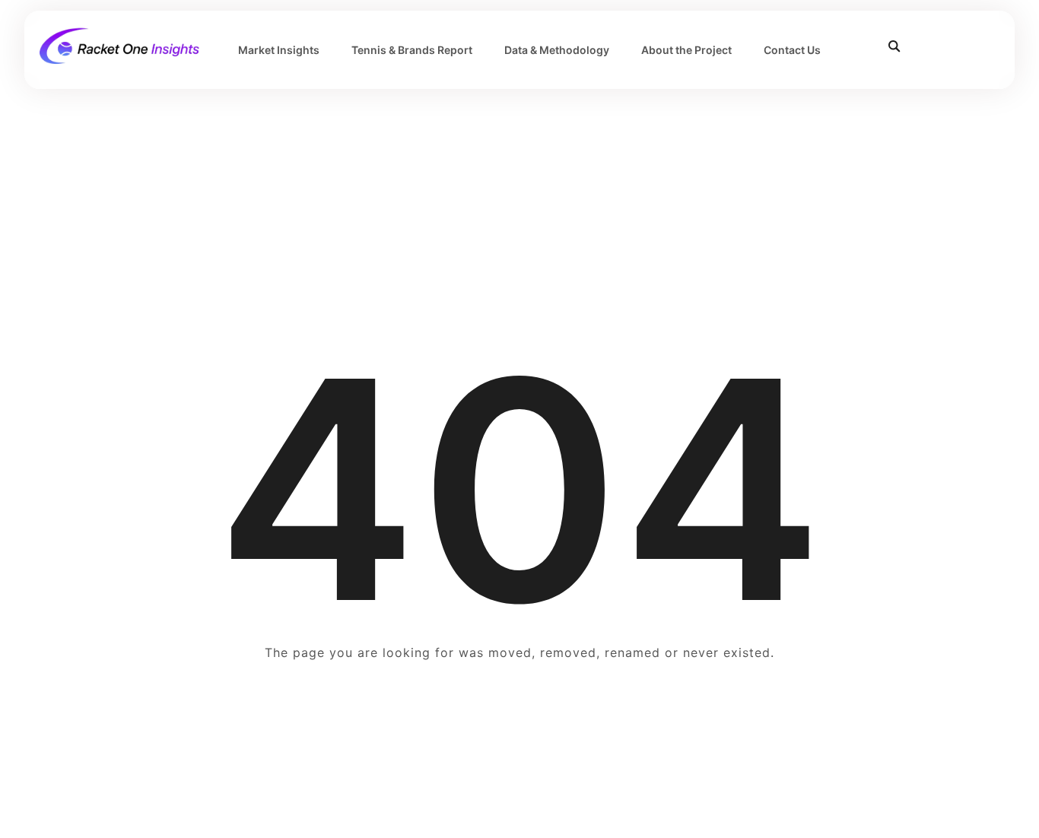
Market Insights (278, 49)
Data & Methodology (556, 49)
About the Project (686, 49)
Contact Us (792, 49)
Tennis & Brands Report (411, 49)
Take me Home (519, 710)
